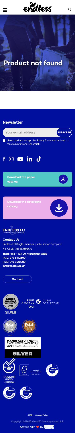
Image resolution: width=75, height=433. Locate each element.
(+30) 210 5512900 (14, 261)
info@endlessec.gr (14, 265)
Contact (17, 279)
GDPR (29, 415)
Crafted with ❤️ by (31, 426)
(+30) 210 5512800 (14, 257)
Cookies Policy (41, 415)
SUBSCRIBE (64, 132)
